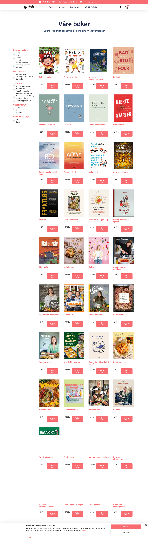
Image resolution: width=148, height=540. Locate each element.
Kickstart (92, 267)
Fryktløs (42, 220)
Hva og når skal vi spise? (121, 221)
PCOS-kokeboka (71, 220)
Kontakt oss (74, 7)
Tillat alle (126, 527)
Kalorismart (69, 267)
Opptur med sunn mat (48, 315)
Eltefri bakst (69, 457)
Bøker (51, 7)
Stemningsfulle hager (73, 505)
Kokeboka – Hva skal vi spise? (99, 363)
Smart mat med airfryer (99, 457)
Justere (28, 537)
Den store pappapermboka (96, 78)
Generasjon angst (120, 172)
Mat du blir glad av (72, 362)
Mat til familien (95, 315)
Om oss (62, 7)
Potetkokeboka (120, 315)
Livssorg (67, 125)
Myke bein (93, 172)
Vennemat (117, 410)
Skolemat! (68, 315)
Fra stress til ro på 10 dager (48, 173)
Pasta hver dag (119, 362)
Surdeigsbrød (94, 505)
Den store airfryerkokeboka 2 (121, 458)
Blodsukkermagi (71, 410)
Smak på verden (46, 457)
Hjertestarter (118, 125)
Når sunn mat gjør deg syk (98, 221)
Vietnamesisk (45, 410)
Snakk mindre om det (98, 125)
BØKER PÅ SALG (91, 7)
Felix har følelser (71, 77)
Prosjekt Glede (70, 172)
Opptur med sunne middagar (121, 268)
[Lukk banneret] (146, 525)
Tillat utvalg (125, 532)
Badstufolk (118, 77)
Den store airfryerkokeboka (46, 506)
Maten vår (43, 267)
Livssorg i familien (47, 125)
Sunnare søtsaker (46, 362)
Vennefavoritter (95, 410)
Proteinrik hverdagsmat (119, 506)
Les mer (84, 530)
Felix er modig (45, 77)
